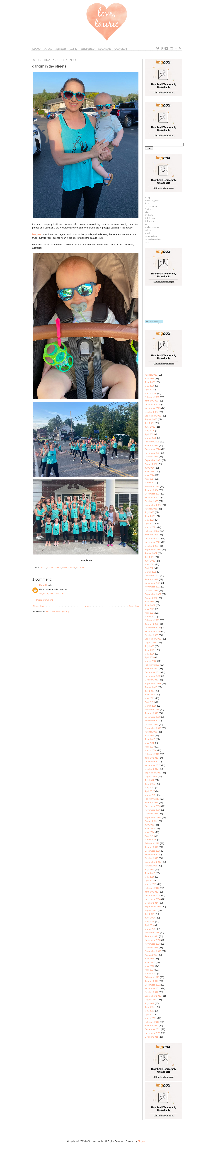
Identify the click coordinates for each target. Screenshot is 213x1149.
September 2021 (153, 594)
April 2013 (150, 969)
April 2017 (150, 791)
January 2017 (151, 802)
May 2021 (150, 609)
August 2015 (151, 865)
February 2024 (152, 486)
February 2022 (152, 575)
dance (43, 568)
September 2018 (153, 728)
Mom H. (43, 585)
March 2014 (151, 929)
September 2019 (153, 683)
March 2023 (151, 527)
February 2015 (152, 888)
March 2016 (151, 839)
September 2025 (153, 415)
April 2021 (150, 613)
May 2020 (150, 653)
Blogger (141, 1141)
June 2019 (150, 694)
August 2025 (151, 419)
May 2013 (150, 966)
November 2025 (153, 408)
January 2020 (151, 668)
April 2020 (150, 657)
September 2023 (153, 505)
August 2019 (151, 687)
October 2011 (151, 1037)
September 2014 (153, 906)
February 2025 (152, 441)
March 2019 (151, 706)
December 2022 (153, 538)
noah (64, 568)
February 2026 (152, 397)
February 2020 (152, 665)
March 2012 (151, 1018)
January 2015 (151, 892)
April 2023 (150, 523)
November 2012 (153, 988)
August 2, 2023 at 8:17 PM (52, 593)
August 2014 (151, 910)
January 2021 (151, 624)
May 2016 (150, 832)
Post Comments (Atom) (57, 611)
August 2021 (151, 598)
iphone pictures (54, 568)
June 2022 (150, 560)
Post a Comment (44, 600)
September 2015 (153, 862)
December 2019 (153, 672)
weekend (80, 568)
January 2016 (151, 847)
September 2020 (153, 638)
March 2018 (151, 750)
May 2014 (150, 921)
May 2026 (150, 386)
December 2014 (153, 895)
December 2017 (153, 761)
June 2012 (150, 1007)
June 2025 (150, 427)
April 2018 (150, 746)
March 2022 (151, 572)
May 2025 (150, 430)
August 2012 (151, 999)
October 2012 (151, 992)
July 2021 (149, 601)
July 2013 (149, 958)
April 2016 (150, 836)
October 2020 (151, 635)
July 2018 (149, 735)
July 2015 (149, 869)
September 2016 (153, 817)
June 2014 (150, 917)
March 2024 (151, 482)
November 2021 (153, 586)
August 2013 (151, 955)
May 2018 (150, 743)
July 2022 (149, 557)
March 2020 (151, 661)
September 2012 (153, 996)
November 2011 (152, 1033)
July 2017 (149, 780)
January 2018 (151, 758)
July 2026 (149, 378)
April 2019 (150, 702)
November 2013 (153, 944)
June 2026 (150, 382)
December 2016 (153, 806)
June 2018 (150, 739)
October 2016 (151, 813)
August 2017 (151, 776)
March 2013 (151, 973)
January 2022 (151, 579)
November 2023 (153, 497)
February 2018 (152, 754)
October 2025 (151, 412)
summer (71, 568)
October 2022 (151, 546)
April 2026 (150, 389)
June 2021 (150, 605)
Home (87, 606)
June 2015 (150, 873)
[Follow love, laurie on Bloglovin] (154, 323)
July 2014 (149, 914)
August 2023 (151, 508)
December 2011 (152, 1029)
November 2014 (153, 899)
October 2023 (151, 501)
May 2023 (150, 520)
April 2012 (150, 1014)
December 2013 (153, 940)
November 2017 (153, 765)
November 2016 (153, 810)
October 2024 (151, 456)
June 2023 (150, 516)
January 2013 (151, 981)
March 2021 (151, 616)
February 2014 (152, 932)
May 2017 (150, 787)
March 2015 (151, 884)
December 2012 (153, 984)
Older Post (134, 606)
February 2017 (152, 799)
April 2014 (150, 925)
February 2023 (152, 531)
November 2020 (153, 631)
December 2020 (153, 627)
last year (36, 234)
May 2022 (150, 564)
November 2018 (153, 720)
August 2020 (151, 642)
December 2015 (153, 851)
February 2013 (152, 977)
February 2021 (152, 620)
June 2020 (150, 650)
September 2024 (153, 460)
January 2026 (151, 400)
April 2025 (150, 434)
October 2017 (151, 769)
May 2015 (150, 877)
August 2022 (151, 553)
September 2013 (153, 951)
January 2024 (151, 490)
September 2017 (153, 772)
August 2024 (151, 464)
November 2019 (153, 676)
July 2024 (149, 468)
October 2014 (151, 903)
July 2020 (149, 646)
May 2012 (150, 1010)
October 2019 (151, 679)
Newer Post (38, 606)
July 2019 (149, 691)
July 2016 (149, 824)
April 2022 (150, 568)
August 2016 (151, 821)
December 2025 (153, 404)
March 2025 (151, 438)
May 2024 (150, 475)
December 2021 (153, 583)
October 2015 (151, 858)
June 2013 (150, 962)
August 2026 (151, 375)
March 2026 (151, 393)
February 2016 (152, 843)
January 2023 (151, 534)
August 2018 (151, 731)
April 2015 (150, 880)
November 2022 (153, 542)
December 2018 (153, 717)
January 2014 (151, 936)
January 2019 (151, 713)
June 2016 (150, 828)
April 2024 (150, 479)
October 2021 (151, 590)
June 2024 (150, 471)
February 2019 (152, 709)
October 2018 (151, 724)
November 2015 (153, 854)
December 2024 (153, 449)
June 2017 (150, 784)
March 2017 (151, 795)
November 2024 (153, 453)
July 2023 (149, 512)
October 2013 (151, 947)
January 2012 (151, 1025)
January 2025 (151, 445)
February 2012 (152, 1022)
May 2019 (150, 698)
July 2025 (149, 423)
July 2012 (149, 1003)
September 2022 (153, 549)
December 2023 (153, 493)
